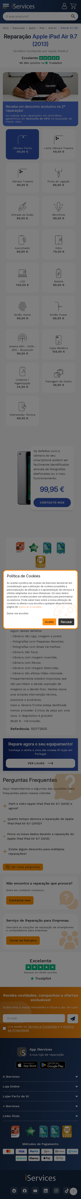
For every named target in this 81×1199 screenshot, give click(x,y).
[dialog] (40, 599)
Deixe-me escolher (17, 613)
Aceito (49, 622)
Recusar (66, 622)
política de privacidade (29, 607)
